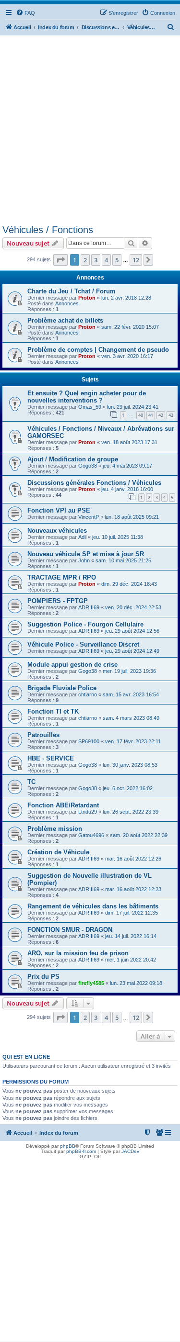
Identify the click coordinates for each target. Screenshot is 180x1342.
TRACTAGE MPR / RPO (61, 577)
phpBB (67, 1146)
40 (140, 415)
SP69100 (88, 741)
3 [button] (95, 260)
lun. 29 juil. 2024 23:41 (132, 407)
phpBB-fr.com (81, 1151)
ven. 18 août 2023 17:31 (129, 442)
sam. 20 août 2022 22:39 (139, 835)
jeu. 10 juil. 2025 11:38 (117, 537)
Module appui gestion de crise (72, 664)
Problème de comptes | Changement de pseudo (98, 349)
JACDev (130, 1151)
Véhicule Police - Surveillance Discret (83, 644)
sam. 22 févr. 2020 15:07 (130, 327)
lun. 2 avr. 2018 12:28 (126, 298)
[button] (60, 260)
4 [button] (106, 260)
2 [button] (85, 260)
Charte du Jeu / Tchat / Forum (71, 291)
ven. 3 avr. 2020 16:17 (127, 356)
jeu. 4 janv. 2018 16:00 (127, 489)
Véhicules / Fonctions (47, 229)
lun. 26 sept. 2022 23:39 (130, 812)
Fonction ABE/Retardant (63, 805)
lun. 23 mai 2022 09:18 (136, 983)
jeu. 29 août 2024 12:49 (132, 651)
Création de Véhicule (58, 852)
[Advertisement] (90, 130)
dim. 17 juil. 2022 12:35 (131, 913)
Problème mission (54, 828)
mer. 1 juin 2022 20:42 (130, 959)
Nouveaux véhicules (57, 530)
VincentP (88, 517)
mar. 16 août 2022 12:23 (133, 889)
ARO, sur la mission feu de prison (78, 953)
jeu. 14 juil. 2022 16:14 (130, 936)
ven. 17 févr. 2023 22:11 (133, 741)
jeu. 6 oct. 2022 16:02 (128, 788)
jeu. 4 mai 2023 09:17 (127, 466)
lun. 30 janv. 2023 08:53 (130, 765)
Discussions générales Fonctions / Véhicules (94, 482)
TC (31, 781)
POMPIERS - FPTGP (57, 600)
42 (160, 415)
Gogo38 (87, 466)
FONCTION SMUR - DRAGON (69, 929)
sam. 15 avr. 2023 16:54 (131, 694)
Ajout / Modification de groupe (72, 459)
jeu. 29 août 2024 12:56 (132, 631)
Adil (82, 537)
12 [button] (135, 260)
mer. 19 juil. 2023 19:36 (129, 671)
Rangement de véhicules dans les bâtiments (92, 906)
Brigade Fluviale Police (61, 688)
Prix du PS (43, 976)
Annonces (67, 303)
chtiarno (87, 694)
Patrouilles (43, 734)
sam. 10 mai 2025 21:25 (123, 560)
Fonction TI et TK (53, 711)
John (84, 560)
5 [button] (117, 260)
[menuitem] (25, 13)
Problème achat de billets (65, 320)
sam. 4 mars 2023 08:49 (131, 718)
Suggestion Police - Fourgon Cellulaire (85, 624)
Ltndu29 (87, 812)
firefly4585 (91, 983)
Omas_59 (89, 407)
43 (170, 415)
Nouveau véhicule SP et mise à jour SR (85, 554)
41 (150, 415)
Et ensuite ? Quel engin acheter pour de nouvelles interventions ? (86, 397)
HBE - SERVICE (50, 758)
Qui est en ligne (26, 1057)
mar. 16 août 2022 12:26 (133, 858)
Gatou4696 (91, 835)
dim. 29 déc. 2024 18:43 (129, 584)
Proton (87, 298)
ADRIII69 (88, 607)
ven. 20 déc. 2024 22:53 (133, 607)
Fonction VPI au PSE (58, 510)
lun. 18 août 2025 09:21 (132, 517)
